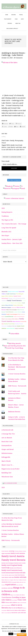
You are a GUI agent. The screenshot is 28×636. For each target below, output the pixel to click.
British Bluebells (5, 551)
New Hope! (5, 235)
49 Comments (18, 58)
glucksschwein (11, 575)
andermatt (13, 307)
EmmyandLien (7, 445)
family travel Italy (9, 324)
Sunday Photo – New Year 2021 (12, 243)
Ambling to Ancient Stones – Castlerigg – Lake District (14, 54)
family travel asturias (18, 553)
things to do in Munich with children (17, 594)
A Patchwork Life (7, 430)
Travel (4, 143)
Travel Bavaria (9, 312)
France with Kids (5, 575)
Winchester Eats (7, 477)
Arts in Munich (7, 438)
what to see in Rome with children (10, 319)
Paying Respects (7, 212)
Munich (3, 579)
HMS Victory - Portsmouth (17, 386)
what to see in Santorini (6, 612)
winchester (14, 612)
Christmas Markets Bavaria (20, 551)
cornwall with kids (9, 316)
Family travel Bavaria (14, 300)
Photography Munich (15, 582)
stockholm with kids (11, 326)
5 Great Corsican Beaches (16, 374)
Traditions (5, 216)
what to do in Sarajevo (11, 309)
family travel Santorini (10, 570)
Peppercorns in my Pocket (10, 469)
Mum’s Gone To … (8, 465)
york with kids (22, 612)
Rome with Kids (19, 584)
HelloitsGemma (7, 453)
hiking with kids (9, 305)
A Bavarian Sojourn (11, 483)
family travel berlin (19, 328)
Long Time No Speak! (9, 228)
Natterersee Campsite (6, 307)
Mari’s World (6, 461)
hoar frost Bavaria (20, 575)
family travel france (11, 293)
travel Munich (14, 600)
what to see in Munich (15, 608)
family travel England (9, 565)
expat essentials (6, 553)
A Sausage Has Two (8, 434)
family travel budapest (12, 314)
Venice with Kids (18, 305)
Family (12, 140)
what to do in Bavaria (21, 602)
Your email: (5, 161)
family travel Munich (16, 568)
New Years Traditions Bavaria (20, 579)
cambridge (12, 551)
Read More (16, 634)
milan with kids (16, 321)
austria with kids (10, 328)
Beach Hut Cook (7, 441)
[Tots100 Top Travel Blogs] (14, 348)
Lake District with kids (14, 147)
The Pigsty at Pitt (7, 220)
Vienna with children (11, 602)
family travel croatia (13, 291)
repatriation (10, 585)
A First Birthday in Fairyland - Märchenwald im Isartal (16, 367)
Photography (19, 140)
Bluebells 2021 (6, 231)
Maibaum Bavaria (14, 411)
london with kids (18, 312)
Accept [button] (23, 631)
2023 (3, 208)
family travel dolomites (18, 316)
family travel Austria (13, 556)
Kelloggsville (6, 457)
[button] (21, 27)
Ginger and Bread (8, 449)
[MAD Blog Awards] (14, 343)
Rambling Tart (6, 473)
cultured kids (4, 291)
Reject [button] (10, 633)
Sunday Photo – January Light (12, 239)
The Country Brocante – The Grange (14, 224)
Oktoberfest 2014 (6, 582)
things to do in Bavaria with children (13, 591)
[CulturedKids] (14, 333)
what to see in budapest (16, 302)
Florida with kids (19, 573)
